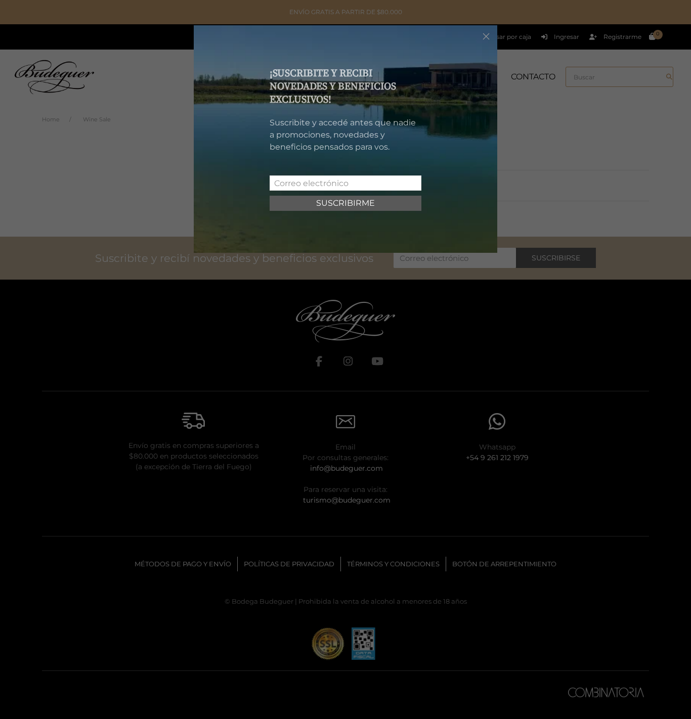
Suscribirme (345, 203)
